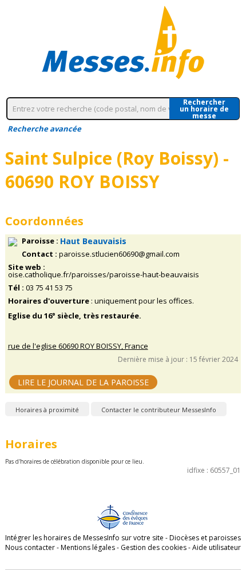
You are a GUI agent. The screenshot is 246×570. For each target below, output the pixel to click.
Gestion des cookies (154, 547)
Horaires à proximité (47, 409)
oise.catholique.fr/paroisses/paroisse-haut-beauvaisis (103, 274)
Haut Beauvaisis (93, 241)
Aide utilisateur (216, 547)
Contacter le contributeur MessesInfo (158, 409)
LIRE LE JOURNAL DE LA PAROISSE (83, 382)
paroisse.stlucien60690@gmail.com (119, 254)
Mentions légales (88, 547)
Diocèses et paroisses (205, 538)
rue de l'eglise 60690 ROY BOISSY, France (78, 346)
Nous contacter (30, 547)
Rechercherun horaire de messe (204, 108)
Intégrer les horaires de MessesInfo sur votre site (84, 538)
